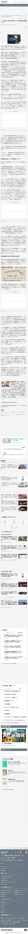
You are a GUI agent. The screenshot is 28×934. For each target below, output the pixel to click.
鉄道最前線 (3, 870)
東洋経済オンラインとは (5, 902)
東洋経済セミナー (17, 892)
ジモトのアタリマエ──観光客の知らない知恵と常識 (15, 716)
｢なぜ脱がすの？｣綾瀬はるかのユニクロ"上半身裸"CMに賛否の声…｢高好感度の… (13, 641)
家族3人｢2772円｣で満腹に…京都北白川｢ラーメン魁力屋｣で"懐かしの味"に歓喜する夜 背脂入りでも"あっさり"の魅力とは (9, 496)
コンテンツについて (5, 904)
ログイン (22, 1)
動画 (21, 5)
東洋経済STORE (4, 880)
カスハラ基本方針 (4, 923)
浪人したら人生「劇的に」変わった (12, 707)
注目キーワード (5, 749)
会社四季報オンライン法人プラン (20, 890)
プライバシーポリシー (17, 920)
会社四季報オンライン (5, 878)
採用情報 (7, 918)
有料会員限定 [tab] (20, 632)
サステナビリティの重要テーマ (11, 697)
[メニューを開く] (26, 2)
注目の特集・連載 (6, 726)
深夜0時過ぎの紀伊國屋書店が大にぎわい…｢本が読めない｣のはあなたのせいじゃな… (14, 652)
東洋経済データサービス (5, 892)
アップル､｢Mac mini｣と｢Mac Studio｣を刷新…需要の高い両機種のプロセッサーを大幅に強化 (9, 593)
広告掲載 (22, 918)
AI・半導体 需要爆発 (7, 743)
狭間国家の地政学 (11, 779)
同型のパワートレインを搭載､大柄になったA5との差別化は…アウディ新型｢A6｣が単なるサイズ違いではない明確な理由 (9, 509)
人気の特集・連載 (6, 685)
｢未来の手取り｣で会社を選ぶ (10, 694)
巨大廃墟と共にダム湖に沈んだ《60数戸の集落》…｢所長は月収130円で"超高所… (14, 636)
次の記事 (24, 18)
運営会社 (2, 918)
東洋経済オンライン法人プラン (7, 890)
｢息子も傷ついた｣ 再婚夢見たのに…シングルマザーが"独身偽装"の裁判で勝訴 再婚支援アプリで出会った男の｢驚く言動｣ (9, 466)
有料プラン (3, 906)
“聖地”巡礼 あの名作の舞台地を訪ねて (12, 691)
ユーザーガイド (4, 910)
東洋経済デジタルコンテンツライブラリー (9, 882)
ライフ (22, 860)
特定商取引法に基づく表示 (6, 922)
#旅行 (12, 753)
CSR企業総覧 (7, 704)
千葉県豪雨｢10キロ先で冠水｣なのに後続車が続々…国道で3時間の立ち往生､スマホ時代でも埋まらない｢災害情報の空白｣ (9, 502)
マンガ (24, 5)
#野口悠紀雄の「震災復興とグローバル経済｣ (18, 16)
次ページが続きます (14, 111)
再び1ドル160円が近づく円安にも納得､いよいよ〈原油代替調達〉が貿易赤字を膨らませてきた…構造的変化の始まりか (9, 603)
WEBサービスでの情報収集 (6, 920)
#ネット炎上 (7, 753)
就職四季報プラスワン (9, 700)
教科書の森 (3, 896)
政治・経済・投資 (5, 16)
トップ (2, 5)
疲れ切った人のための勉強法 (14, 761)
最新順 (6, 5)
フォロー (14, 444)
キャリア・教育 (17, 860)
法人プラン (3, 908)
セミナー (3, 857)
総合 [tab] (8, 632)
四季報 (8, 857)
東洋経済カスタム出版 (18, 894)
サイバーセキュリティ (5, 868)
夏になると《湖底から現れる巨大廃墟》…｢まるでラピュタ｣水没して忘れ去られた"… (13, 647)
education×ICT (4, 866)
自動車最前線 (7, 713)
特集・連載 (11, 5)
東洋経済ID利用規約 (16, 922)
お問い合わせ (11, 923)
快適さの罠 (10, 770)
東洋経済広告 (3, 894)
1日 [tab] (8, 688)
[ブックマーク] (25, 27)
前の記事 (20, 18)
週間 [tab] (20, 688)
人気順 (16, 5)
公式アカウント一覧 (15, 918)
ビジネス (3, 860)
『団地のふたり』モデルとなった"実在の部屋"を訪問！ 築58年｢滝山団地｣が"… (13, 657)
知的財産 (24, 920)
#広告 (3, 753)
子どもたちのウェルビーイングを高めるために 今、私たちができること (15, 720)
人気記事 (4, 630)
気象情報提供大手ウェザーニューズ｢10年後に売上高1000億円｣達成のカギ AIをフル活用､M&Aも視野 (9, 478)
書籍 (13, 857)
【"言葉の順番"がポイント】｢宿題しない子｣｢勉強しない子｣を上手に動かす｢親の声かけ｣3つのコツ (9, 484)
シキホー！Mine (4, 884)
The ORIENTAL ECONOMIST (6, 876)
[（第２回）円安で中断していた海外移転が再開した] (14, 39)
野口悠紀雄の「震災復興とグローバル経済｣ (18, 439)
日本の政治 (7, 710)
